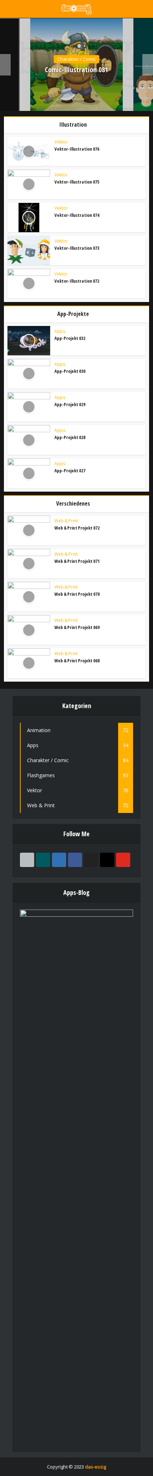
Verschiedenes (73, 503)
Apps (59, 331)
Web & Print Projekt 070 (77, 594)
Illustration (73, 124)
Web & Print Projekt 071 (77, 561)
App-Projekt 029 (69, 404)
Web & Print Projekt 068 (77, 660)
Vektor (61, 142)
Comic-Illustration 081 (76, 69)
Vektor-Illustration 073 (76, 248)
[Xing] (43, 860)
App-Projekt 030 (69, 371)
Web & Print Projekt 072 (77, 528)
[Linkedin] (59, 860)
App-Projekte (73, 314)
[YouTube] (123, 860)
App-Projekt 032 (69, 338)
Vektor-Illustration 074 (76, 215)
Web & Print (66, 521)
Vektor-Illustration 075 (76, 182)
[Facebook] (75, 860)
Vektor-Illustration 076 (76, 149)
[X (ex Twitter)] (91, 860)
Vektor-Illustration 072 (76, 281)
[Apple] (27, 860)
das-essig (95, 1466)
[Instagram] (107, 860)
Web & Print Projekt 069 (77, 627)
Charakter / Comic (76, 59)
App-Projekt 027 (69, 470)
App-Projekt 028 (69, 437)
